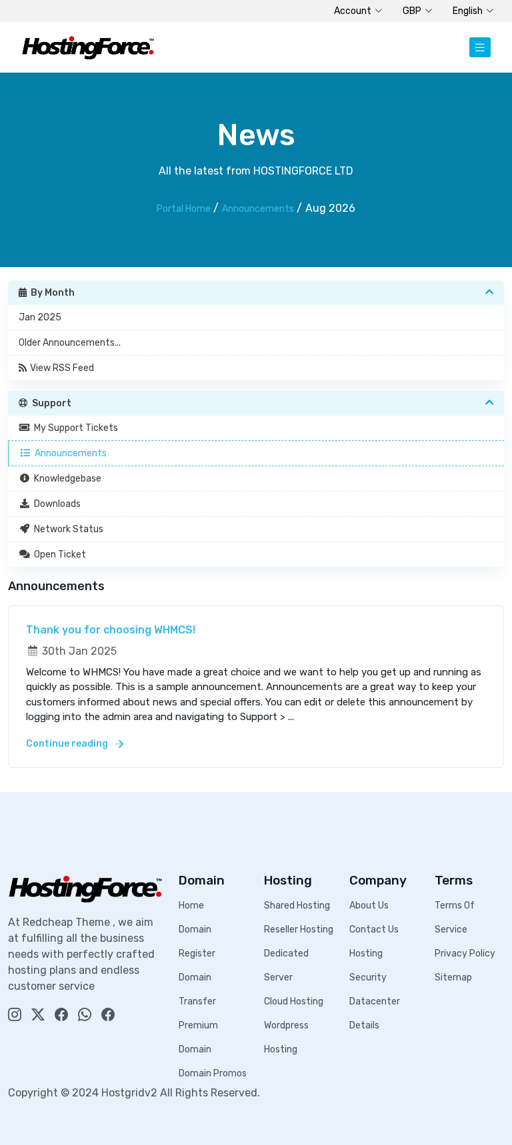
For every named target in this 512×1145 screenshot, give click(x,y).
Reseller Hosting (298, 929)
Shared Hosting (297, 905)
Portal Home (184, 208)
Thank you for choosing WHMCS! (110, 629)
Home (191, 905)
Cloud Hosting (293, 1001)
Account (352, 11)
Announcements (258, 208)
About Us (369, 905)
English (468, 11)
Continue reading (68, 743)
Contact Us (374, 929)
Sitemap (453, 977)
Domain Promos (213, 1073)
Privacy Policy (465, 953)
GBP (412, 11)
